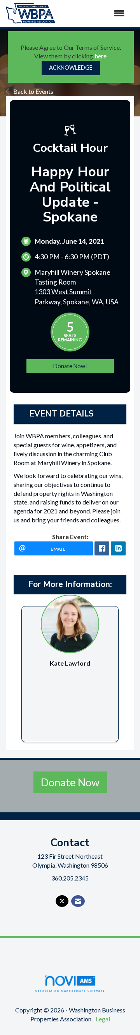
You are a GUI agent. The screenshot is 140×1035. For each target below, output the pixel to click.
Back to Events (33, 91)
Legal (103, 1019)
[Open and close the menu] (94, 13)
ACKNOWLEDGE (71, 67)
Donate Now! (70, 366)
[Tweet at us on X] (62, 901)
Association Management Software (70, 990)
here (101, 56)
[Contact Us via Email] (78, 901)
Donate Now (70, 782)
